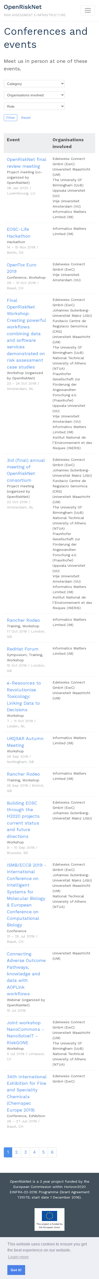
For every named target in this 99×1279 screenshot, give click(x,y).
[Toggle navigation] (88, 10)
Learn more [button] (18, 1257)
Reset (26, 118)
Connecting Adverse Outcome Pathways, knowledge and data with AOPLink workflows (26, 973)
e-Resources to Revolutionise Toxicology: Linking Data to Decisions (24, 696)
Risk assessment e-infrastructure (35, 15)
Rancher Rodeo (23, 620)
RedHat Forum (23, 648)
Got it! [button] (16, 1270)
